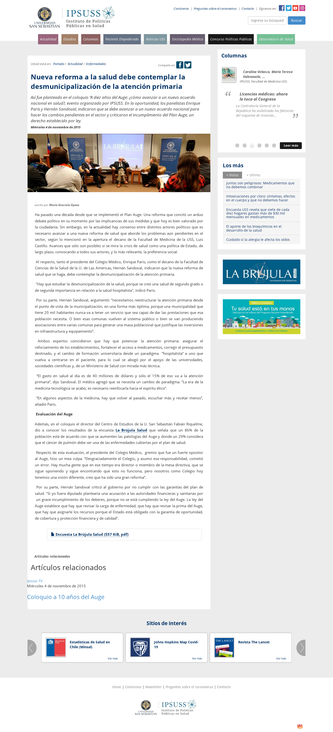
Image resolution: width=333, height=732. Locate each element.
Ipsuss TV (34, 581)
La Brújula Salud (131, 430)
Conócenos (181, 9)
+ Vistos (232, 175)
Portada (58, 64)
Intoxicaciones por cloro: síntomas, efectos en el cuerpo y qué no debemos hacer (260, 198)
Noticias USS (155, 39)
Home (116, 687)
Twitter (289, 8)
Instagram (302, 8)
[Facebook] (179, 65)
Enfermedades (96, 64)
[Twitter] (187, 65)
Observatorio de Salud (276, 39)
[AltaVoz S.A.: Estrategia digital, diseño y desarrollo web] (300, 726)
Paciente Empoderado (122, 39)
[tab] (232, 175)
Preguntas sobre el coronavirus (215, 9)
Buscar (296, 20)
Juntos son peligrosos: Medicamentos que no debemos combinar (260, 185)
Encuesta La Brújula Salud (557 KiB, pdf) (91, 534)
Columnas (90, 39)
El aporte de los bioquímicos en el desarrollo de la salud (254, 228)
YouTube (295, 8)
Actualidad (48, 39)
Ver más (113, 658)
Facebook (282, 8)
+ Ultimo (253, 175)
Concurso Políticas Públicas (231, 39)
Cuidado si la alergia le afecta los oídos (258, 239)
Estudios (69, 39)
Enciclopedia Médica (187, 39)
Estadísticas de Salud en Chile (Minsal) (90, 644)
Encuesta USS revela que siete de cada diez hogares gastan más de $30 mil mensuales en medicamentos (257, 213)
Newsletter (153, 687)
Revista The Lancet (254, 642)
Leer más (291, 145)
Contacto (248, 9)
